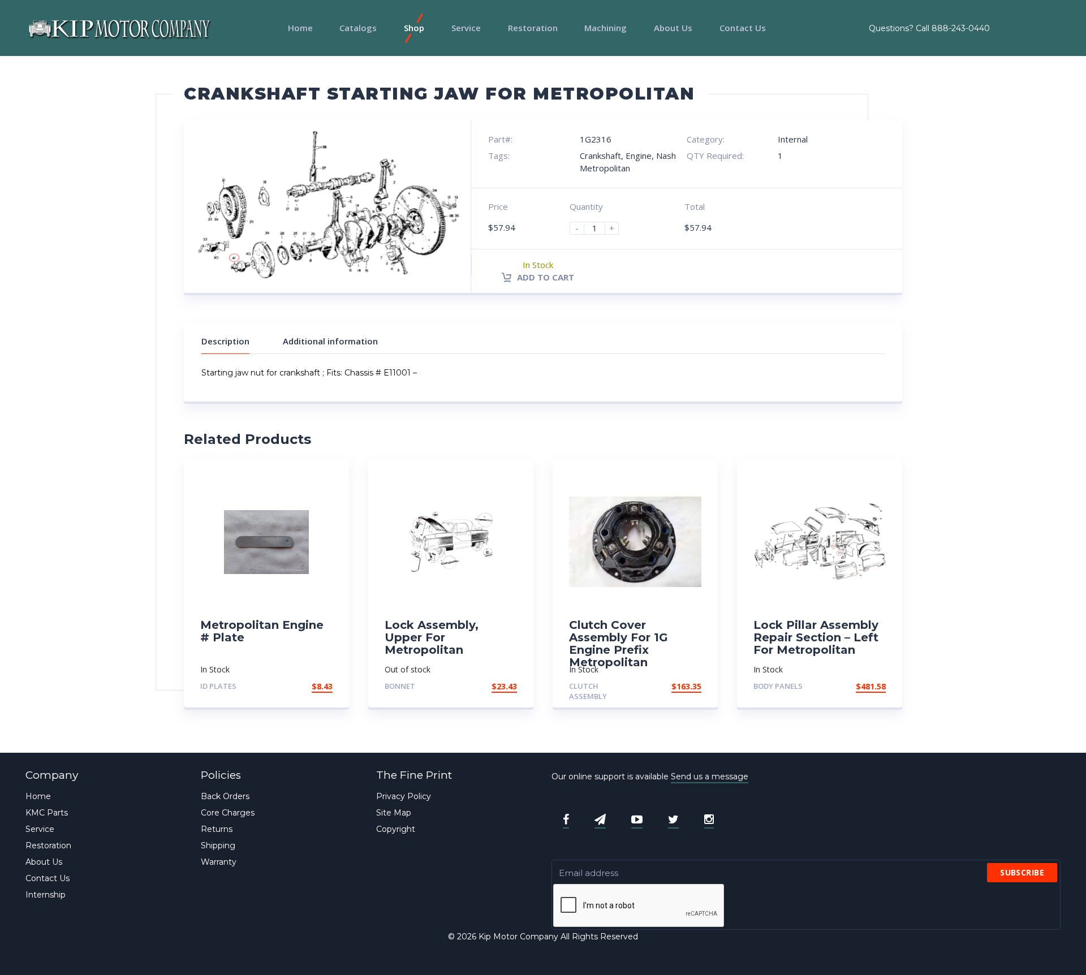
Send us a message (709, 776)
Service (466, 27)
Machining (605, 27)
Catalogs (358, 27)
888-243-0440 (961, 28)
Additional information (330, 341)
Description (225, 341)
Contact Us (742, 27)
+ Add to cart (486, 686)
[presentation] (639, 906)
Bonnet (400, 686)
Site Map (393, 813)
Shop (414, 27)
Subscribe (1022, 872)
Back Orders (225, 796)
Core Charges (228, 813)
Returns (216, 829)
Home (300, 27)
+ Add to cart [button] (301, 686)
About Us (673, 27)
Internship (45, 895)
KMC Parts (46, 813)
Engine (639, 155)
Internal (793, 139)
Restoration (533, 27)
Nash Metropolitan (628, 161)
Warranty (218, 862)
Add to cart (544, 277)
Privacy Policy (403, 796)
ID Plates (218, 686)
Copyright (395, 829)
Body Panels (778, 686)
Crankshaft (600, 155)
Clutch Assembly (588, 691)
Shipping (218, 845)
